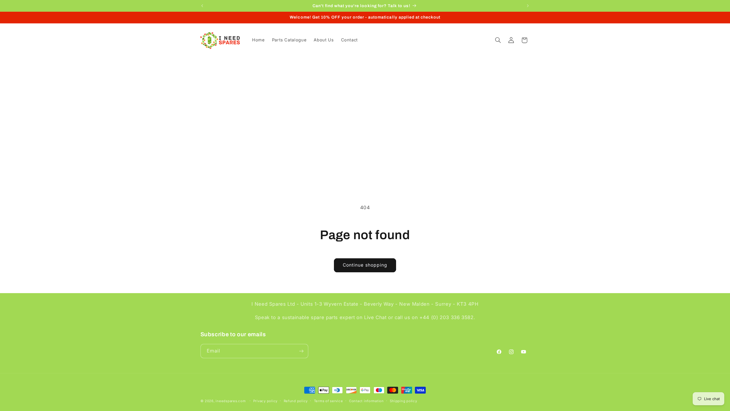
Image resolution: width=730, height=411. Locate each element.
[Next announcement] (528, 5)
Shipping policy (403, 401)
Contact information (366, 401)
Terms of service (328, 401)
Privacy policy (265, 401)
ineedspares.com (231, 401)
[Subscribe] (301, 351)
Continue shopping (365, 265)
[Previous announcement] (202, 5)
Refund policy (296, 401)
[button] (497, 40)
